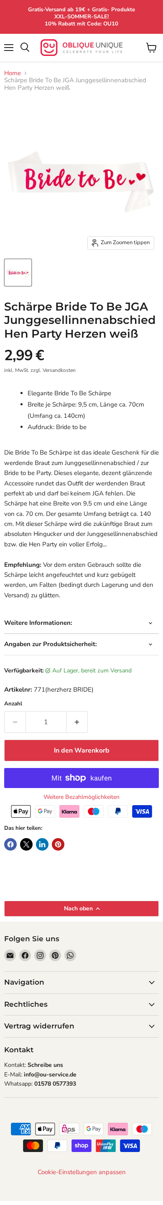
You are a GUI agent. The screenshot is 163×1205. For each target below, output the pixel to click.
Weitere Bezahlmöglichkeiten (81, 797)
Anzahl (13, 704)
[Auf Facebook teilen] (10, 844)
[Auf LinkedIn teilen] (42, 844)
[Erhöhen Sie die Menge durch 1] (77, 722)
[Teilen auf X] (26, 844)
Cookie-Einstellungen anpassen (82, 1172)
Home (12, 73)
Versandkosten (59, 370)
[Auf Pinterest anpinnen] (58, 844)
